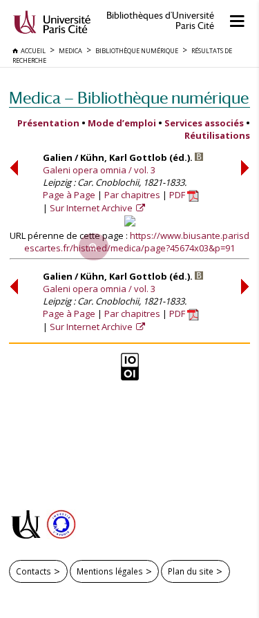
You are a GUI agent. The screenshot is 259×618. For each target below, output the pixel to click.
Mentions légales (110, 571)
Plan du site (190, 571)
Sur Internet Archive (92, 208)
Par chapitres (132, 195)
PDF (178, 195)
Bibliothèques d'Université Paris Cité (160, 20)
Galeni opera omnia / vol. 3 (99, 170)
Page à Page (69, 195)
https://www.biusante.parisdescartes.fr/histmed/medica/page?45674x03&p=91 (136, 241)
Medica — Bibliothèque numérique (129, 97)
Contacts (33, 571)
